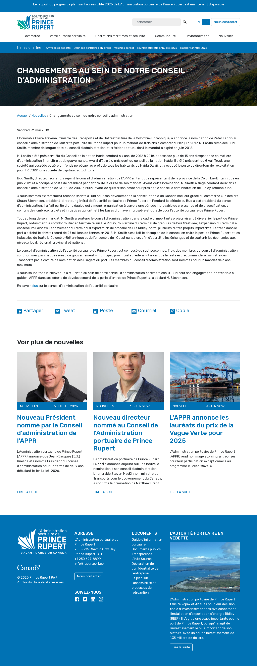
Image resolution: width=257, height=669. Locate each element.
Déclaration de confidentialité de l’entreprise (145, 568)
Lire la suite (27, 492)
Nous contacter (225, 22)
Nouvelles (39, 115)
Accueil (22, 115)
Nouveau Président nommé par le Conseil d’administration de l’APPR (49, 429)
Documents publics (146, 549)
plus (35, 286)
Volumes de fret (124, 47)
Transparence (142, 554)
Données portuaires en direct (92, 47)
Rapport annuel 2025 (193, 47)
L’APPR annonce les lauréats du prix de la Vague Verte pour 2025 (202, 429)
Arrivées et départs (58, 47)
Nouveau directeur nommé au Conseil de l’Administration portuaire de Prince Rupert (125, 433)
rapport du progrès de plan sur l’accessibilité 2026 (75, 4)
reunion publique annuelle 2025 (157, 47)
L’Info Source (142, 559)
